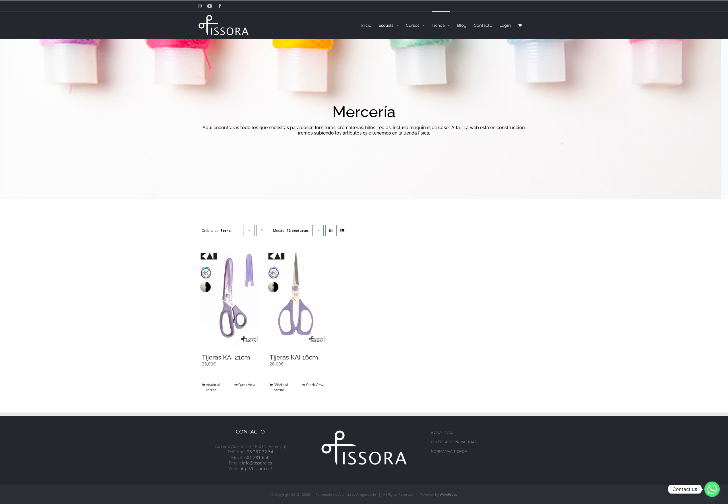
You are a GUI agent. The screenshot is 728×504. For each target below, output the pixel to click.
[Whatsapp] (712, 489)
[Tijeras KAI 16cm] (296, 298)
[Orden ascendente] (261, 230)
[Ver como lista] (342, 230)
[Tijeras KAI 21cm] (229, 298)
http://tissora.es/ (255, 468)
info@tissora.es (257, 463)
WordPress (448, 494)
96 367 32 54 (260, 452)
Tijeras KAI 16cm (294, 357)
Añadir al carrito (213, 387)
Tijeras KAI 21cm (226, 357)
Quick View (246, 384)
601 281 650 (257, 457)
